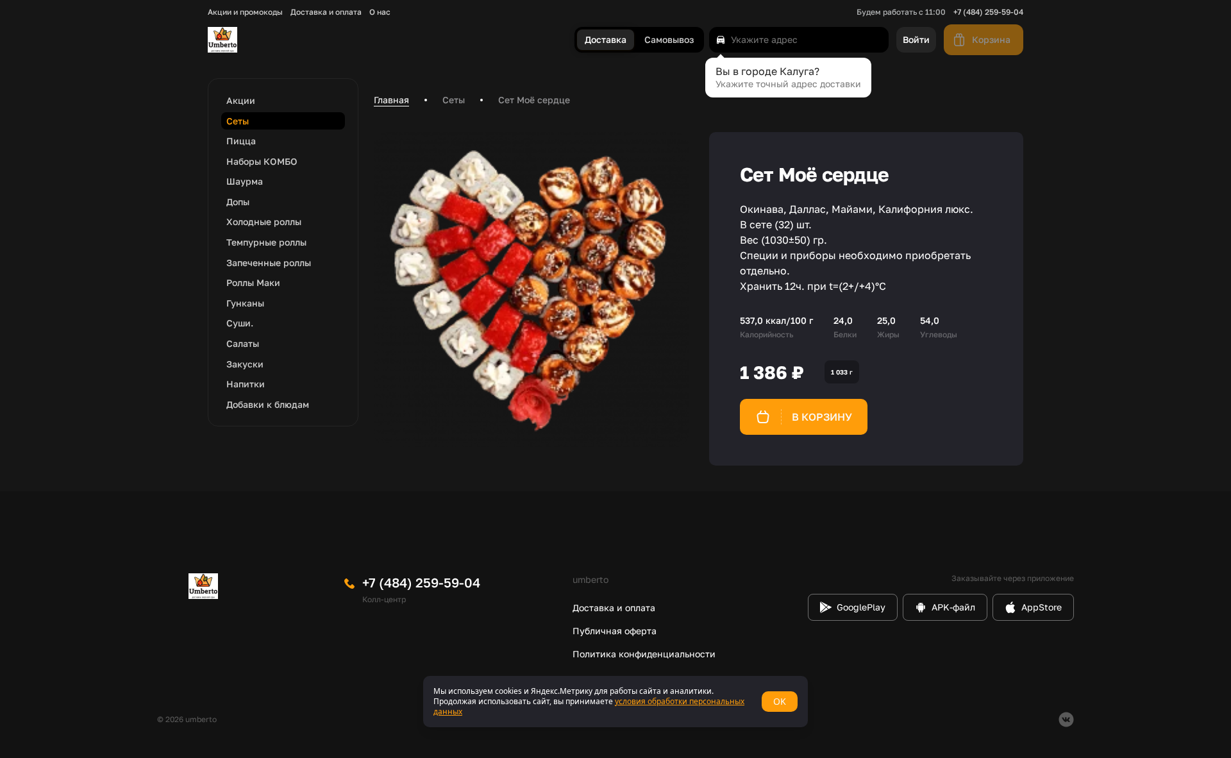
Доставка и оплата (326, 12)
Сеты (453, 99)
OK (779, 701)
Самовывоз (669, 40)
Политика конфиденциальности (644, 653)
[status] (615, 701)
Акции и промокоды (245, 12)
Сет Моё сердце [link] (534, 99)
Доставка (605, 40)
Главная (391, 99)
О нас (379, 12)
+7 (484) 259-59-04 (988, 12)
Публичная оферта (615, 630)
